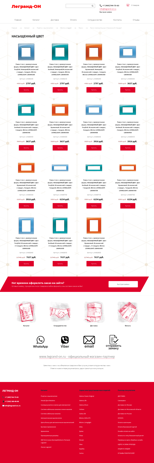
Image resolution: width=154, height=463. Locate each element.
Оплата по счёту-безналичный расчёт (131, 436)
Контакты (117, 20)
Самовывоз (122, 400)
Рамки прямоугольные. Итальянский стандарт (106, 28)
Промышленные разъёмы (49, 436)
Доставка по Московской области (129, 409)
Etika (81, 427)
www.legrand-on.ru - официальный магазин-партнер (77, 356)
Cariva (81, 453)
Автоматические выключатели (51, 418)
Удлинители (45, 431)
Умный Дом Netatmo (48, 400)
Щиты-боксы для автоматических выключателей (57, 422)
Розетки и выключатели (45, 28)
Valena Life (82, 400)
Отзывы (136, 20)
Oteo (81, 444)
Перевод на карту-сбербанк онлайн (130, 440)
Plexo (81, 436)
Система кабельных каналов (50, 414)
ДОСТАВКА (121, 396)
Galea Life (82, 414)
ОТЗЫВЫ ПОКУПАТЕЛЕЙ (126, 453)
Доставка (55, 20)
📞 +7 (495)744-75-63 (109, 5)
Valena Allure (83, 405)
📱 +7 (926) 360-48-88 (10, 401)
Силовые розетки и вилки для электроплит (55, 405)
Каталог (36, 20)
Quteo (81, 431)
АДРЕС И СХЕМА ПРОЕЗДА (126, 444)
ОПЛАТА (120, 418)
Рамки (81, 28)
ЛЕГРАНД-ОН (10, 390)
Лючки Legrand (46, 447)
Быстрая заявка (106, 12)
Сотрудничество (95, 20)
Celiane (81, 409)
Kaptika (81, 449)
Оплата (73, 20)
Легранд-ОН (26, 6)
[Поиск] (92, 6)
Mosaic (81, 440)
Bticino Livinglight (65, 28)
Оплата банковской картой (127, 427)
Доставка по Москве (125, 405)
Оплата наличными (124, 422)
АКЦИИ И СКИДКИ (124, 449)
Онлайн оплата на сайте (126, 431)
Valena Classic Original (86, 396)
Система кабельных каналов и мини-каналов (56, 409)
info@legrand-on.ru (108, 8)
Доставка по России (125, 414)
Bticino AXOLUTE (84, 418)
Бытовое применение (48, 427)
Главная (17, 20)
